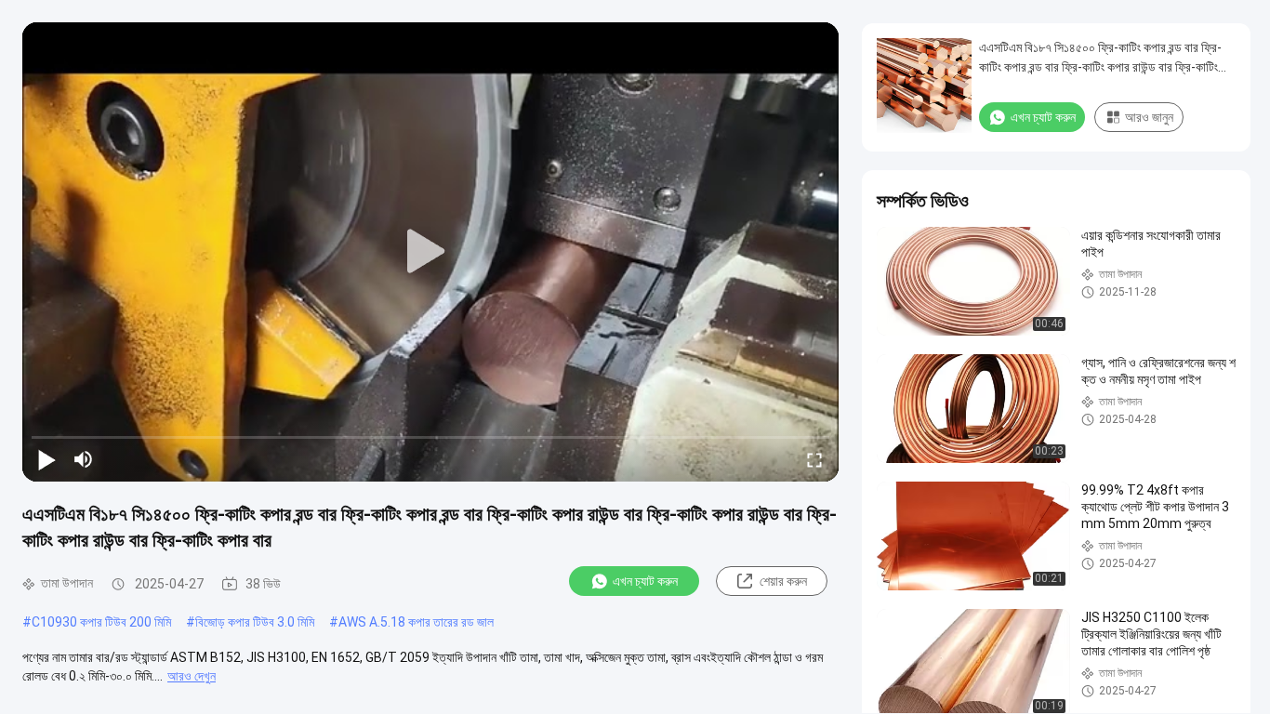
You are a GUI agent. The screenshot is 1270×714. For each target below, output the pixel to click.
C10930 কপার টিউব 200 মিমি (101, 622)
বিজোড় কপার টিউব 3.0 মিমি (254, 622)
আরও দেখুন (191, 675)
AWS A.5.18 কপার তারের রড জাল (416, 622)
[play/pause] (46, 459)
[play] (430, 252)
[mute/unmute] (83, 459)
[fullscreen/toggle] (814, 459)
